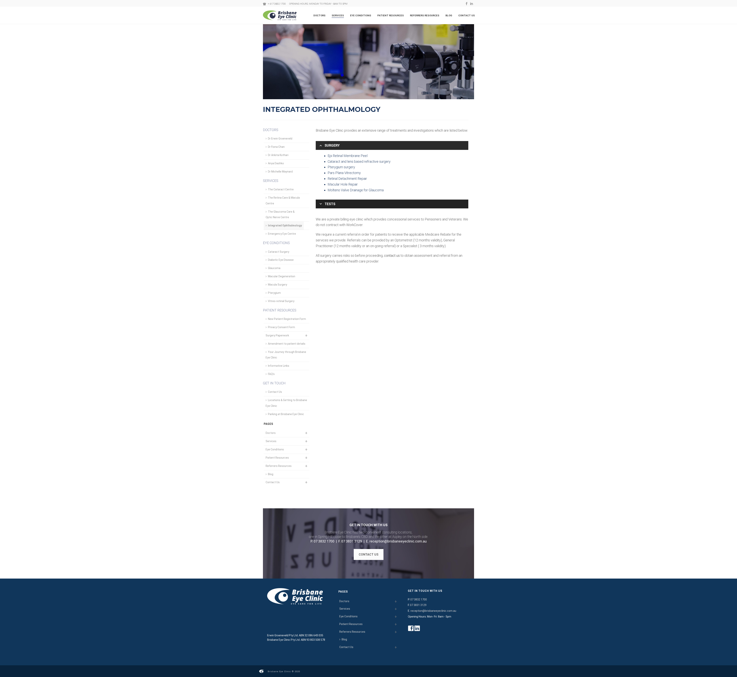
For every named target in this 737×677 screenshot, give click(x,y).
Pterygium (274, 292)
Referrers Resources (424, 15)
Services (338, 15)
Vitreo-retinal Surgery (281, 301)
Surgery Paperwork (277, 335)
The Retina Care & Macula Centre (283, 200)
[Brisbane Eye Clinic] (261, 671)
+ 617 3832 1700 (277, 3)
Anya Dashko (276, 163)
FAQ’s (271, 374)
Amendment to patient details (286, 343)
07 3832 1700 (324, 541)
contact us (392, 255)
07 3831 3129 (351, 541)
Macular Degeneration (281, 276)
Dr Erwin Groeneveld (280, 138)
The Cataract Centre (281, 189)
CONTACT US (368, 554)
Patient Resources (390, 15)
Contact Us (466, 15)
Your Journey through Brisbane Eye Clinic (286, 354)
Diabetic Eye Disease (281, 259)
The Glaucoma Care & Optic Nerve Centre (280, 214)
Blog (448, 15)
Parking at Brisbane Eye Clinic (286, 414)
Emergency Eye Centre (282, 233)
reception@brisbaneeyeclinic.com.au (398, 541)
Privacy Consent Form (281, 327)
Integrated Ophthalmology (285, 225)
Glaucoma (274, 268)
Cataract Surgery (278, 251)
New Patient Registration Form (287, 318)
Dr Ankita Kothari (278, 155)
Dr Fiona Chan (276, 146)
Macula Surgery (277, 284)
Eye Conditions (360, 15)
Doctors (319, 15)
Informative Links (278, 365)
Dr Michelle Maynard (280, 171)
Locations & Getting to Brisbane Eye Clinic (286, 403)
